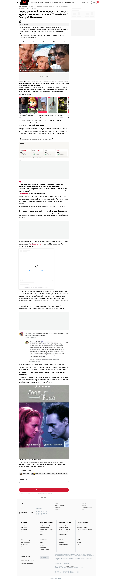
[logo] (24, 2)
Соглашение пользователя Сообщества (74, 511)
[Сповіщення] (88, 2)
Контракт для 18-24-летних (64, 529)
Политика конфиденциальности (73, 501)
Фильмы (46, 2)
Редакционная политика (60, 505)
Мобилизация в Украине (65, 522)
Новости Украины (24, 525)
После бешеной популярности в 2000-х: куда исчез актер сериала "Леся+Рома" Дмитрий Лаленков (48, 6)
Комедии (22, 546)
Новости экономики (82, 522)
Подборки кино (69, 2)
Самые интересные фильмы (27, 540)
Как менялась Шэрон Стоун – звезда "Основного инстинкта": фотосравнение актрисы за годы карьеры (40, 121)
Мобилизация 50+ (62, 525)
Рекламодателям (58, 511)
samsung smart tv (80, 572)
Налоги (79, 531)
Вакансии (84, 505)
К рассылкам (44, 557)
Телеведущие (57, 509)
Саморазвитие (43, 547)
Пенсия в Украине (81, 532)
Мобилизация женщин (63, 527)
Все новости (24, 522)
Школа (41, 544)
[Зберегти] (64, 41)
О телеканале (57, 507)
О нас (56, 501)
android (58, 572)
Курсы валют (80, 525)
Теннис (79, 544)
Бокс (78, 540)
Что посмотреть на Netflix (57, 2)
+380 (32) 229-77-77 (62, 564)
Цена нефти (80, 524)
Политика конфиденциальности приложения (73, 508)
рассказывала (24, 193)
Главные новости (24, 524)
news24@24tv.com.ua (24, 503)
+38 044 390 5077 (40, 503)
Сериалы (40, 2)
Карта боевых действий (45, 525)
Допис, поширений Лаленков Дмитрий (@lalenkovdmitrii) (36, 287)
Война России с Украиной (46, 522)
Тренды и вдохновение (63, 544)
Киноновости (33, 2)
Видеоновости (24, 529)
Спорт (78, 539)
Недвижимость (62, 539)
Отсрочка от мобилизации (64, 531)
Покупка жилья (62, 542)
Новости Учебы (43, 539)
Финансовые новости (82, 527)
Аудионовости (24, 531)
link (36, 511)
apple (65, 572)
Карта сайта (84, 511)
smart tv (72, 572)
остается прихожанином (36, 244)
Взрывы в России (43, 532)
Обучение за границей (44, 549)
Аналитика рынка (62, 540)
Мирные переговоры (44, 527)
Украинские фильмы (25, 542)
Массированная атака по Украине (47, 531)
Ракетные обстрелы (44, 524)
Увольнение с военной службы (65, 524)
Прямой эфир (24, 527)
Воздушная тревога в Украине (46, 529)
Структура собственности (87, 507)
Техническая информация (87, 501)
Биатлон (79, 546)
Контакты (84, 503)
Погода (22, 532)
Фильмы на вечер (24, 544)
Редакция (57, 503)
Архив (83, 509)
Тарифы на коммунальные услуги (84, 529)
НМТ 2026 (42, 545)
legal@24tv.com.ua (70, 566)
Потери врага (42, 534)
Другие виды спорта (81, 547)
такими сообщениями (37, 305)
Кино (20, 6)
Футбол (79, 542)
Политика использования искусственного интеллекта (74, 504)
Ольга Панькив (26, 21)
